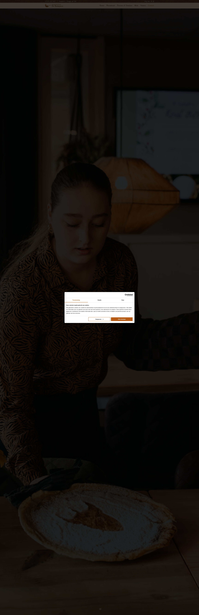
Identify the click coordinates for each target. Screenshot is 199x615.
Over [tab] (122, 300)
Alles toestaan (122, 319)
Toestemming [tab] (76, 300)
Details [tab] (99, 300)
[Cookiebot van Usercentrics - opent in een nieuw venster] (126, 295)
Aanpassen (98, 319)
